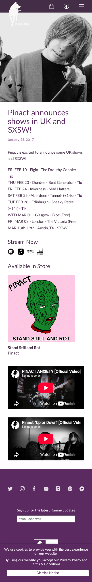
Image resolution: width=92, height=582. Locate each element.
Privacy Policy (70, 560)
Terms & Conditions (45, 564)
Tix (10, 176)
